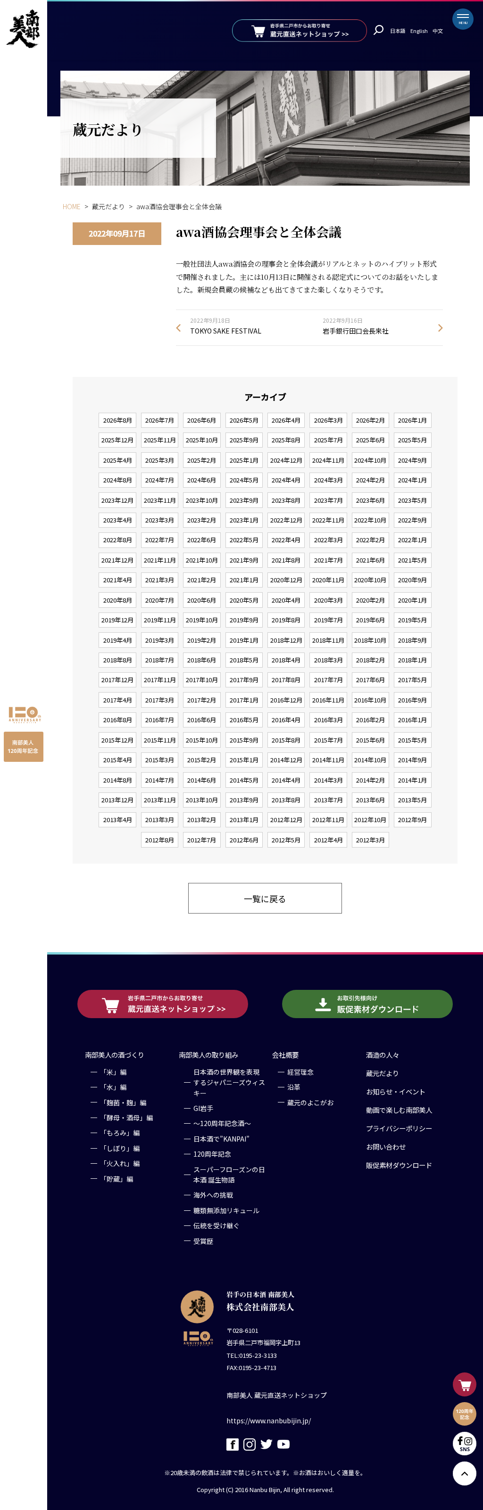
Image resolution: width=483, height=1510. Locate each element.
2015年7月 (328, 739)
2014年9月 (412, 759)
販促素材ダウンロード (399, 1165)
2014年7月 (159, 779)
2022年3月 (328, 539)
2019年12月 (117, 619)
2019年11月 (160, 619)
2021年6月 (370, 559)
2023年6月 (370, 500)
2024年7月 (159, 479)
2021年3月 (159, 579)
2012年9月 (412, 819)
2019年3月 (159, 640)
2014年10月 (370, 759)
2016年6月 (201, 719)
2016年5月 (244, 719)
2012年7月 (201, 839)
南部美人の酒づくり (114, 1055)
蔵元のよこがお (310, 1102)
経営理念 (300, 1072)
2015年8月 (286, 739)
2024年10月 (370, 460)
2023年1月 (244, 519)
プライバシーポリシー (399, 1128)
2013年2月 (201, 819)
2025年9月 (244, 439)
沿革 (293, 1087)
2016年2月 (370, 719)
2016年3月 (328, 719)
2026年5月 (244, 420)
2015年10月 (202, 739)
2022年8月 (117, 539)
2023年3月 (159, 519)
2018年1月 (412, 659)
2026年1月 (412, 420)
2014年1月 (412, 779)
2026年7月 (159, 420)
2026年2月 (370, 420)
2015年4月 (117, 759)
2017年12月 (117, 679)
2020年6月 (201, 600)
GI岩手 (203, 1108)
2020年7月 (159, 600)
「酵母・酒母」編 (126, 1117)
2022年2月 (370, 539)
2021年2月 (201, 579)
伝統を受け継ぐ (216, 1225)
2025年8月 (286, 439)
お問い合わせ (386, 1146)
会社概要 (285, 1055)
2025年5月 (412, 439)
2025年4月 (117, 460)
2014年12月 (286, 759)
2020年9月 (412, 579)
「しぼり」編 (120, 1148)
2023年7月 (328, 500)
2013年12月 (117, 799)
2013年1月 (244, 819)
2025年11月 (160, 439)
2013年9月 (244, 799)
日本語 (398, 30)
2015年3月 (159, 759)
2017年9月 (244, 679)
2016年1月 (412, 719)
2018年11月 (328, 640)
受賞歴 (203, 1241)
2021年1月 (244, 579)
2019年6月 (370, 619)
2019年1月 (244, 640)
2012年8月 (159, 839)
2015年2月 (201, 759)
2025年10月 (202, 439)
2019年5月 (412, 619)
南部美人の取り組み (208, 1055)
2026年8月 (117, 420)
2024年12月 (286, 460)
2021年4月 (117, 579)
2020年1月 (412, 600)
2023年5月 (412, 500)
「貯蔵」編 (116, 1179)
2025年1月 (244, 460)
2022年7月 (159, 539)
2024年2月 (370, 479)
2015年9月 (244, 739)
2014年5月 (244, 779)
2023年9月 (244, 500)
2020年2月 (370, 600)
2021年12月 (117, 559)
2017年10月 (202, 679)
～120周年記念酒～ (222, 1123)
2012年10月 (370, 819)
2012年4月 (328, 839)
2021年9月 (244, 559)
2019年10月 (202, 619)
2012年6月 (244, 839)
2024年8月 (117, 479)
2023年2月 (201, 519)
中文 (438, 30)
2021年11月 (160, 559)
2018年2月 (370, 659)
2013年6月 (370, 799)
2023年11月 (160, 500)
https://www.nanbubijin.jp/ (268, 1420)
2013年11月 (160, 799)
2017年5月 (412, 679)
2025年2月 (201, 460)
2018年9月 (412, 640)
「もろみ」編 (120, 1132)
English (419, 30)
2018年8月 (117, 659)
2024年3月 (328, 479)
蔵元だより (382, 1073)
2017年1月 (244, 699)
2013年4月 (117, 819)
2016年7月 (159, 719)
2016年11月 (328, 699)
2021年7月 (328, 559)
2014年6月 (201, 779)
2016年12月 (286, 699)
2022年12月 (286, 519)
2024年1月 (412, 479)
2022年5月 (244, 539)
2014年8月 (117, 779)
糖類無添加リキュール (226, 1210)
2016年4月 (286, 719)
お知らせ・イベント (395, 1091)
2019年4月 (117, 640)
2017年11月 (160, 679)
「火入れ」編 (120, 1163)
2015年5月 (412, 739)
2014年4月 (286, 779)
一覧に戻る (265, 898)
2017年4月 (117, 699)
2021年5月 (412, 559)
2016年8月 (117, 719)
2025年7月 (328, 439)
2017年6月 (370, 679)
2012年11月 (328, 819)
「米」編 (113, 1072)
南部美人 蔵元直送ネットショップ (276, 1395)
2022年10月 (370, 519)
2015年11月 (160, 739)
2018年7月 (159, 659)
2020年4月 (286, 600)
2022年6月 (201, 539)
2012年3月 (370, 839)
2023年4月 (117, 519)
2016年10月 (370, 699)
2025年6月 (370, 439)
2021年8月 (286, 559)
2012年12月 (286, 819)
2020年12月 (286, 579)
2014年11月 (328, 759)
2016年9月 (412, 699)
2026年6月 (201, 420)
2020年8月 (117, 600)
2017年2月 (201, 699)
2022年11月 (328, 519)
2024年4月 (286, 479)
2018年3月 (328, 659)
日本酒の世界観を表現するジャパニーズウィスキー (229, 1082)
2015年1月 (244, 759)
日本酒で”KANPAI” (221, 1138)
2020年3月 (328, 600)
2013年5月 (412, 799)
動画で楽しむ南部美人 (399, 1110)
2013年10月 (202, 799)
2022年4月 (286, 539)
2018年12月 (286, 640)
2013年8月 (286, 799)
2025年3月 (159, 460)
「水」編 (113, 1087)
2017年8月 (286, 679)
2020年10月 (370, 579)
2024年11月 (328, 460)
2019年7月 (328, 619)
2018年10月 (370, 640)
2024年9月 (412, 460)
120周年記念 (212, 1154)
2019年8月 (286, 619)
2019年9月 (244, 619)
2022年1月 (412, 539)
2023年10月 (202, 500)
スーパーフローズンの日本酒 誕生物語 (229, 1174)
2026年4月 (286, 420)
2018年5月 (244, 659)
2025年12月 (117, 439)
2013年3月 (159, 819)
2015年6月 (370, 739)
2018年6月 (201, 659)
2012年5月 (286, 839)
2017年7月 (328, 679)
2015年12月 (117, 739)
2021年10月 (202, 559)
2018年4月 (286, 659)
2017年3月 (159, 699)
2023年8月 (286, 500)
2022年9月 (412, 519)
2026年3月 (328, 420)
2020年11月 (328, 579)
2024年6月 (201, 479)
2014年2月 (370, 779)
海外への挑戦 (213, 1195)
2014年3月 (328, 779)
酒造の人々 (382, 1055)
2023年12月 (117, 500)
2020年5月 (244, 600)
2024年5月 (244, 479)
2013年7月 (328, 799)
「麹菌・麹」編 (123, 1102)
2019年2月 (201, 640)
